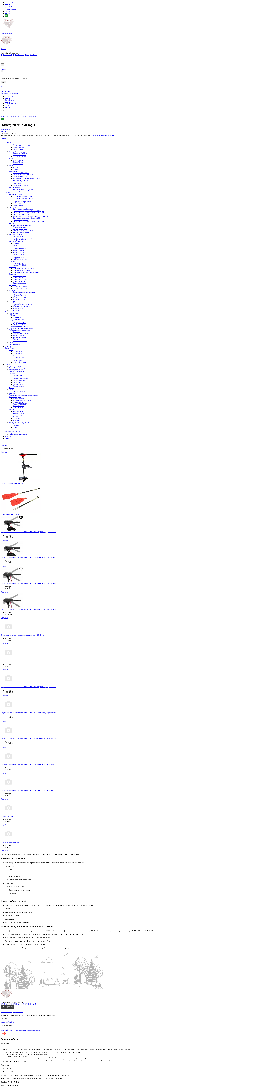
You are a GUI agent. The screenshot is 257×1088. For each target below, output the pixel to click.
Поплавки (12, 267)
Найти (3, 82)
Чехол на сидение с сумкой (10, 842)
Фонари (11, 388)
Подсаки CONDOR (19, 317)
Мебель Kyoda (18, 411)
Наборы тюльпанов (19, 240)
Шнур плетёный (18, 258)
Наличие (4, 452)
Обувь (11, 350)
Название (4, 445)
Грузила (11, 200)
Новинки (8, 346)
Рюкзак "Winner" (18, 402)
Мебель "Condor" (19, 413)
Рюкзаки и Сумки (15, 397)
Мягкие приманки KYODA (22, 191)
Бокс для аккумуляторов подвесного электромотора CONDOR (22, 635)
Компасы (12, 393)
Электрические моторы (13, 431)
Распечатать (5, 1043)
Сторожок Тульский (20, 286)
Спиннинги (13, 274)
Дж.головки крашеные (20, 220)
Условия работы (10, 10)
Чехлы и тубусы (18, 335)
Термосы (12, 429)
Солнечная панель (15, 366)
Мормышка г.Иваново (20, 180)
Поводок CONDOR (19, 265)
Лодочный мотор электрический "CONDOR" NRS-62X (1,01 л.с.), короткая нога (28, 790)
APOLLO (16, 417)
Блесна (11, 158)
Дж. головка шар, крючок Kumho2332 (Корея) (28, 221)
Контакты (8, 13)
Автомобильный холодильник (19, 368)
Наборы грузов (18, 205)
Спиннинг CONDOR (20, 277)
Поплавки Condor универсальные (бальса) (27, 272)
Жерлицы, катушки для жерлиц (23, 303)
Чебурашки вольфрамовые (22, 202)
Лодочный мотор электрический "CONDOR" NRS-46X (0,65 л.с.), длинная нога (28, 557)
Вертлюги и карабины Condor (23, 196)
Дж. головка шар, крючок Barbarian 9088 (27, 218)
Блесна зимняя (18, 164)
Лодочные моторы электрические (20, 433)
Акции (7, 438)
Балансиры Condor (19, 156)
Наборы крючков (18, 250)
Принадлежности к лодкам (18, 435)
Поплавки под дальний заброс (23, 268)
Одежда (11, 355)
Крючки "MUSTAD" (20, 252)
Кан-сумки (16, 332)
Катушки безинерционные (22, 225)
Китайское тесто (18, 147)
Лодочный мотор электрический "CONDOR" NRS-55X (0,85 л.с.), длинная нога (28, 583)
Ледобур (12, 321)
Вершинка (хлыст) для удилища (24, 292)
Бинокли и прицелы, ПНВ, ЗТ (19, 422)
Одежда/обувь (9, 348)
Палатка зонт (17, 375)
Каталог (7, 4)
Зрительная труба (19, 424)
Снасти (7, 193)
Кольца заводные (19, 236)
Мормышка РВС (18, 184)
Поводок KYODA (19, 263)
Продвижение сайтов (32, 1031)
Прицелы (16, 427)
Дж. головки (13, 207)
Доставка (8, 11)
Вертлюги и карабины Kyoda (23, 198)
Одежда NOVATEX (19, 362)
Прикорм (12, 144)
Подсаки (12, 315)
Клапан (3, 661)
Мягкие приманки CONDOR (23, 189)
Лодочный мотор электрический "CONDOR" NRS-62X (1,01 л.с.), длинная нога (28, 609)
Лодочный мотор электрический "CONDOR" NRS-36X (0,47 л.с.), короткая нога (28, 713)
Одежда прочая (18, 361)
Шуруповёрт (13, 314)
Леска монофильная (20, 259)
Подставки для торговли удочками (21, 328)
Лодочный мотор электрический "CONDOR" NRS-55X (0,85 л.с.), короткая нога (28, 764)
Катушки (12, 223)
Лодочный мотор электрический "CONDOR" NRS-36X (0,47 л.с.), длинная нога (28, 532)
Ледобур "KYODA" (19, 323)
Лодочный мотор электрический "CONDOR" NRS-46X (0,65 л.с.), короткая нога (28, 738)
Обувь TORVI (17, 353)
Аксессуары (9, 312)
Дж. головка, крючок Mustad (22, 214)
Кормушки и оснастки (16, 241)
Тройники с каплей (19, 249)
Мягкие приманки (15, 187)
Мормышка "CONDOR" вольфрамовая (26, 178)
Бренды (7, 8)
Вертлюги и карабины (16, 194)
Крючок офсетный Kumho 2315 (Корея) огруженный (31, 216)
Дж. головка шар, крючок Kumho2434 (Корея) (28, 212)
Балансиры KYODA (20, 153)
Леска (11, 256)
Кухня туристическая (16, 370)
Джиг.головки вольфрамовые (23, 209)
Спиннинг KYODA (20, 279)
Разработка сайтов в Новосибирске (13, 1031)
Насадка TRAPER (19, 149)
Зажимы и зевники (19, 337)
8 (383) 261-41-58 (18, 55)
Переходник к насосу (8, 816)
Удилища (12, 290)
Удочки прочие (18, 308)
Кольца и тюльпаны (15, 234)
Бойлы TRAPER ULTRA (21, 146)
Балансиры (12, 151)
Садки (11, 342)
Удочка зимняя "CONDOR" (22, 305)
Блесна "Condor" (18, 162)
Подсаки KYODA (19, 319)
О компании (9, 2)
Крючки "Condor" (19, 254)
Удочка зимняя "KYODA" (22, 306)
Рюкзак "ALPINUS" (20, 404)
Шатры (15, 377)
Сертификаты (9, 6)
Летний (15, 169)
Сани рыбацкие (14, 344)
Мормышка (13, 171)
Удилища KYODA (19, 299)
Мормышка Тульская (20, 176)
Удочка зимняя (14, 301)
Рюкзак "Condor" (18, 406)
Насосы (11, 389)
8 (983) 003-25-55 (31, 55)
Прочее (15, 339)
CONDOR (16, 418)
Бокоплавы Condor (19, 155)
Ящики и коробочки (20, 341)
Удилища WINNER (19, 297)
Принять (4, 139)
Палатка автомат (18, 386)
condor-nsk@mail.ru (7, 1022)
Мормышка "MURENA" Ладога (24, 174)
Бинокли (16, 426)
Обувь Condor (17, 351)
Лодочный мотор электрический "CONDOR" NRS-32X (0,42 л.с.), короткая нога (28, 687)
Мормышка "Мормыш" (21, 185)
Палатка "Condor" (19, 384)
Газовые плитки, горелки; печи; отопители (23, 395)
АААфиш (16, 243)
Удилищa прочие (18, 294)
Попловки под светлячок (21, 270)
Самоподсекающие (19, 283)
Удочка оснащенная (15, 310)
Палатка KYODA (19, 380)
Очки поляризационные (17, 391)
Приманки (8, 142)
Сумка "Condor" (18, 407)
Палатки (12, 373)
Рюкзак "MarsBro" (19, 398)
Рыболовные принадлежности (19, 330)
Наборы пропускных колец (22, 238)
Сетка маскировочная (16, 371)
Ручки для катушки (19, 227)
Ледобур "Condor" (19, 324)
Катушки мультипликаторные (23, 230)
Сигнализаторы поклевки (22, 333)
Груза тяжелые (18, 203)
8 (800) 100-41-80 (6, 55)
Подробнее (4, 540)
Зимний (15, 167)
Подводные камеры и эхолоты (19, 326)
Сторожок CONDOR (20, 288)
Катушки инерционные (21, 232)
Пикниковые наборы (16, 415)
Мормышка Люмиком (20, 182)
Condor (15, 245)
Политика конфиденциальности (12, 1012)
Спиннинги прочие (19, 276)
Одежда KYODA (19, 357)
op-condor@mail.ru (7, 1029)
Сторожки (12, 285)
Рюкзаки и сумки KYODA (22, 400)
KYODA (16, 420)
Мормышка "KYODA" (21, 173)
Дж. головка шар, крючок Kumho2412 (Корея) (28, 211)
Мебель (11, 409)
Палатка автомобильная (21, 379)
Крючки (11, 247)
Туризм (7, 364)
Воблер (11, 165)
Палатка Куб (17, 382)
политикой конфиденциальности (102, 135)
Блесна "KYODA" (19, 160)
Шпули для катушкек (20, 229)
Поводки (12, 261)
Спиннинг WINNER (20, 281)
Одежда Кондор (18, 359)
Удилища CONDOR (20, 296)
